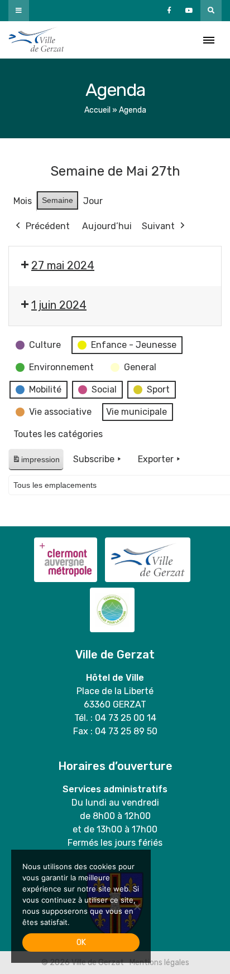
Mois (22, 201)
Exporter (156, 459)
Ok (81, 942)
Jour (93, 201)
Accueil (97, 110)
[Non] (136, 906)
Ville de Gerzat (36, 40)
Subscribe (93, 459)
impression (36, 462)
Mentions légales (159, 962)
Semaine (57, 200)
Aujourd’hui (107, 226)
